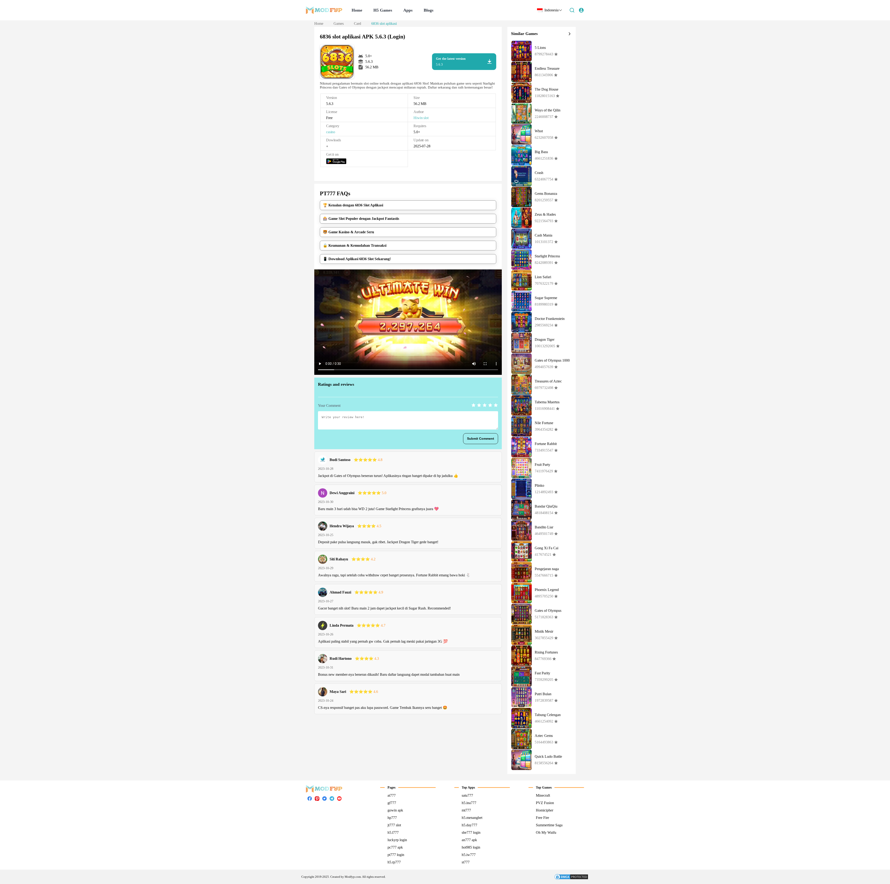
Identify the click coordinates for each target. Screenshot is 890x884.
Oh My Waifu (546, 832)
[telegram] (332, 800)
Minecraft (543, 795)
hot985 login (471, 847)
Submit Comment (480, 438)
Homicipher (544, 810)
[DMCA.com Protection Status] (571, 876)
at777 (392, 795)
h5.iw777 (469, 855)
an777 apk (469, 840)
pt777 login (396, 855)
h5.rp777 (394, 862)
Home (357, 10)
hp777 (392, 818)
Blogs (428, 10)
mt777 (466, 810)
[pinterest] (317, 798)
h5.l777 (393, 832)
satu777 (467, 795)
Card (357, 23)
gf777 (392, 803)
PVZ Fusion (545, 803)
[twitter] (324, 800)
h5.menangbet (472, 818)
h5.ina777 (469, 803)
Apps (408, 10)
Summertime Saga (549, 825)
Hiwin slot (420, 118)
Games (339, 23)
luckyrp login (397, 840)
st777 (466, 862)
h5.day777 (469, 825)
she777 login (471, 832)
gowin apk (395, 810)
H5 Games (382, 10)
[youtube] (339, 800)
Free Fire (542, 818)
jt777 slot (394, 825)
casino (330, 132)
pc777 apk (395, 847)
